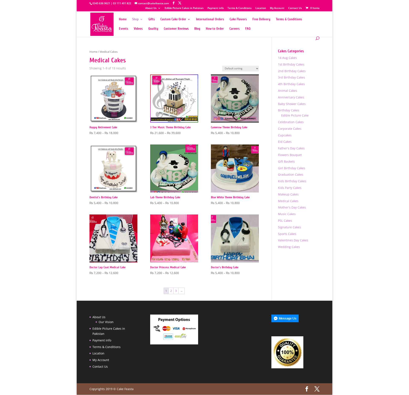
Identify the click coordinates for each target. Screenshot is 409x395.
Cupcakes (285, 135)
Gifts (151, 19)
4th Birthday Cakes (291, 84)
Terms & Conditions (240, 8)
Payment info (215, 8)
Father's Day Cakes (291, 148)
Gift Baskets (286, 161)
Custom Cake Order (173, 19)
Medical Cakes (288, 201)
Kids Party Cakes (289, 188)
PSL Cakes (285, 221)
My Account (277, 8)
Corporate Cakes (289, 129)
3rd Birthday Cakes (291, 77)
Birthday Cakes (288, 110)
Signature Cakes (289, 227)
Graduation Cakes (290, 174)
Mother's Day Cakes (292, 207)
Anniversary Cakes (291, 97)
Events (123, 29)
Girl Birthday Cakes (291, 168)
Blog (197, 29)
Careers (234, 29)
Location (260, 8)
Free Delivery (261, 19)
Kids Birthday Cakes (292, 181)
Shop (135, 19)
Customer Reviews (176, 29)
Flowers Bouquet (290, 155)
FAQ (248, 29)
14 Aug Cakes (287, 58)
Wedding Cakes (289, 247)
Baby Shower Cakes (292, 104)
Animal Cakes (287, 91)
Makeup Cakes (288, 194)
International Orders (210, 19)
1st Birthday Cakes (291, 64)
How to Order (215, 29)
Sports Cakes (287, 234)
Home (123, 19)
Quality (153, 29)
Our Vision (106, 322)
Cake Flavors (238, 19)
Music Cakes (287, 214)
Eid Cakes (285, 142)
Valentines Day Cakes (293, 240)
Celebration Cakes (291, 122)
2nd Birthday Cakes (292, 71)
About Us (151, 8)
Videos (138, 29)
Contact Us (295, 8)
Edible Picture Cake (295, 115)
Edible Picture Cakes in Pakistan (184, 8)
